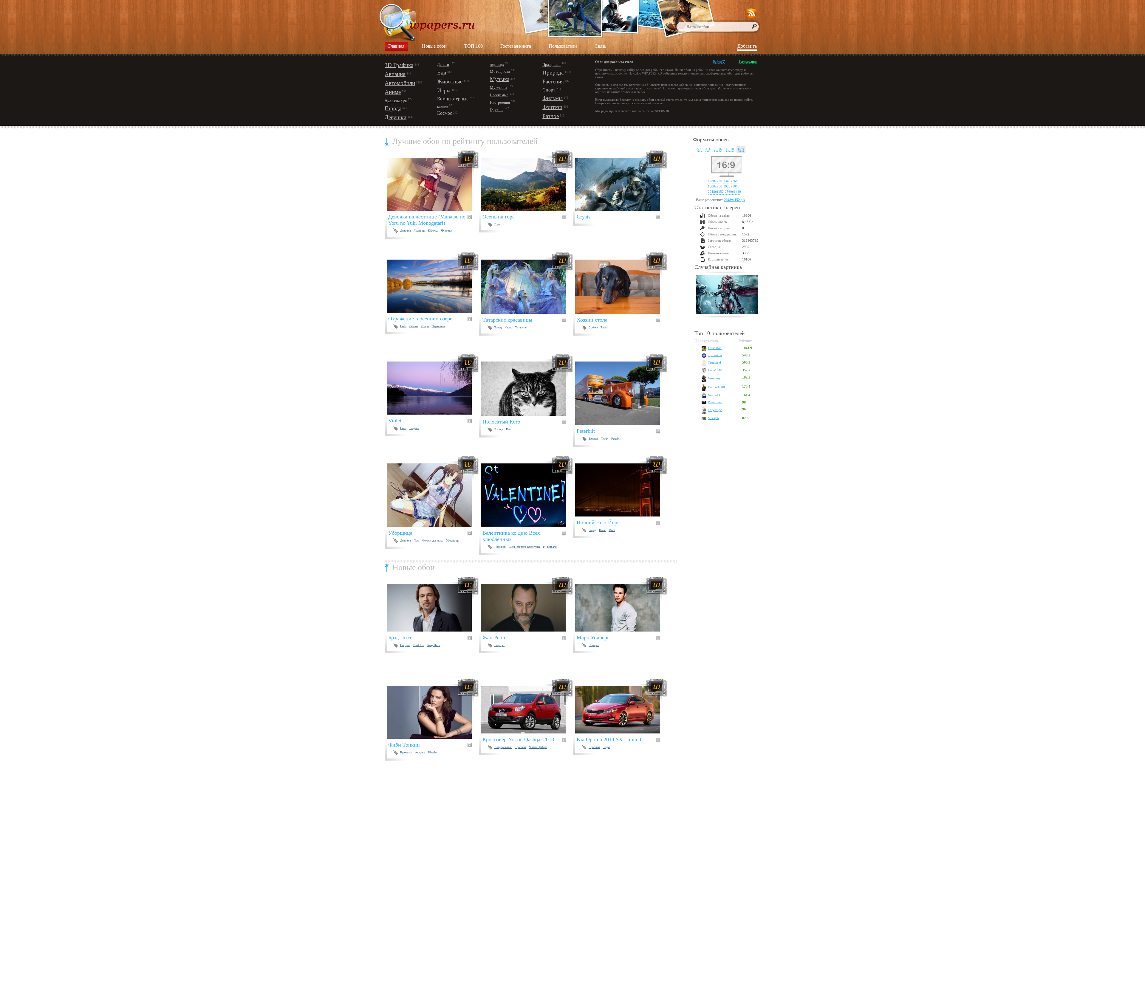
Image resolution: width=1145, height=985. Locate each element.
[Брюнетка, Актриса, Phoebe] (433, 712)
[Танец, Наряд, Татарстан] (527, 287)
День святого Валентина (524, 546)
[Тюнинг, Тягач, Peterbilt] (621, 393)
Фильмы (552, 98)
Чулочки (446, 230)
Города (393, 108)
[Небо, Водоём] (433, 388)
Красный (520, 747)
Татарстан (521, 327)
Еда (441, 72)
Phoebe (432, 752)
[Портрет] (527, 608)
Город (592, 530)
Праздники (551, 64)
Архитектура (396, 100)
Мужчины (498, 87)
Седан (606, 747)
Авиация (395, 74)
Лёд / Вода (497, 64)
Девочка (405, 230)
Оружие (496, 109)
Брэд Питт (433, 645)
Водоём (414, 428)
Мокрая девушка (432, 540)
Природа (553, 72)
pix (734, 200)
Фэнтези (552, 107)
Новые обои (434, 46)
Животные (449, 81)
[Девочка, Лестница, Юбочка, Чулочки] (433, 184)
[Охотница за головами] (727, 295)
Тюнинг (593, 438)
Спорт (548, 89)
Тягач (604, 438)
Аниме (393, 92)
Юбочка (433, 230)
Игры (444, 90)
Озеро (425, 326)
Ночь (602, 530)
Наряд (508, 327)
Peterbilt (616, 438)
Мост (612, 530)
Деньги (443, 64)
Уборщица (452, 540)
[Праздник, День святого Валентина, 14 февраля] (527, 495)
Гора (497, 224)
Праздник (500, 546)
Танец (498, 327)
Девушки (395, 117)
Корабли (442, 106)
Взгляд (498, 429)
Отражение (438, 326)
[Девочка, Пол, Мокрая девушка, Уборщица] (433, 495)
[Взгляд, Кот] (527, 389)
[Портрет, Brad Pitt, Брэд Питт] (433, 608)
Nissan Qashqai (538, 747)
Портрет (405, 645)
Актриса (420, 752)
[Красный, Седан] (621, 709)
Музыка (499, 79)
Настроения (500, 102)
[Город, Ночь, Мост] (621, 489)
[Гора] (527, 184)
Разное (550, 116)
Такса (604, 327)
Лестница (419, 230)
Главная (396, 46)
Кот (508, 429)
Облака (413, 326)
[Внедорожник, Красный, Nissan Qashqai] (527, 709)
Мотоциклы (500, 71)
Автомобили (400, 83)
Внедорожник (503, 747)
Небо (403, 326)
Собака (593, 327)
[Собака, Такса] (621, 287)
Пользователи (563, 46)
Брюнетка (406, 752)
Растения (553, 81)
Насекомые (499, 95)
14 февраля (550, 546)
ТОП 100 (473, 46)
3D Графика (399, 65)
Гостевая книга (515, 46)
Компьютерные (452, 98)
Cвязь (600, 46)
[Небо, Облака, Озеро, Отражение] (433, 286)
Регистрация (748, 61)
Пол (416, 540)
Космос (444, 113)
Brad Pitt (418, 645)
